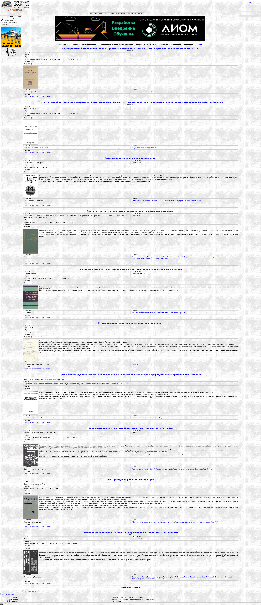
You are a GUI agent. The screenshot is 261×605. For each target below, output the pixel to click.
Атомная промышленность (159, 522)
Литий (186, 577)
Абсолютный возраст (140, 522)
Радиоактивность (143, 148)
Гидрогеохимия (138, 201)
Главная (93, 13)
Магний (192, 577)
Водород (158, 577)
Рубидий (211, 577)
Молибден (167, 257)
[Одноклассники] (15, 10)
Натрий (199, 577)
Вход (251, 2)
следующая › (127, 588)
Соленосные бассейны (193, 469)
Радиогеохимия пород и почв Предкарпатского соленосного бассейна (130, 428)
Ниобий (175, 257)
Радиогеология (178, 469)
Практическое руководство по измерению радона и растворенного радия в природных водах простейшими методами (131, 375)
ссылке (199, 44)
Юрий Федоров (117, 597)
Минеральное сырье (155, 257)
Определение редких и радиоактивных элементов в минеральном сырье (130, 211)
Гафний (143, 257)
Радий (148, 92)
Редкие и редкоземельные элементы (218, 257)
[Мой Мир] (17, 10)
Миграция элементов (147, 313)
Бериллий (151, 577)
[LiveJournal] (19, 10)
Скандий (140, 259)
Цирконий (164, 259)
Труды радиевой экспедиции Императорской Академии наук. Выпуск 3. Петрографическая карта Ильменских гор (130, 48)
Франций (135, 579)
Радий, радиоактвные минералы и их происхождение (130, 323)
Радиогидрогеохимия (169, 313)
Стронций (228, 577)
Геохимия (166, 577)
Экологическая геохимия (154, 579)
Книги (100, 13)
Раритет (154, 92)
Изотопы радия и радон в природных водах (130, 158)
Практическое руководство (142, 418)
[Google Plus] (21, 10)
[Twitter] (13, 10)
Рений (134, 259)
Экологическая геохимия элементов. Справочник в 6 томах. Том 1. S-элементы (130, 532)
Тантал (147, 259)
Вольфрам (136, 257)
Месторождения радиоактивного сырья (130, 479)
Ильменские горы (138, 92)
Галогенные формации (140, 469)
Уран (158, 259)
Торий (153, 259)
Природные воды (183, 201)
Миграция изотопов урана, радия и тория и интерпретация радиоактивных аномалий (130, 269)
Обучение (129, 13)
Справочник (219, 577)
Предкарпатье (161, 469)
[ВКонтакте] (11, 10)
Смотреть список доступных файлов (37, 96)
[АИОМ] (130, 28)
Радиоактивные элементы (194, 257)
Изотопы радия (157, 201)
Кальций (180, 577)
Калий (152, 469)
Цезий (142, 579)
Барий (144, 577)
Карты (105, 13)
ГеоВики (121, 13)
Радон (199, 201)
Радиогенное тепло (203, 522)
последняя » (137, 588)
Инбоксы (112, 13)
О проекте (138, 13)
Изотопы (148, 201)
